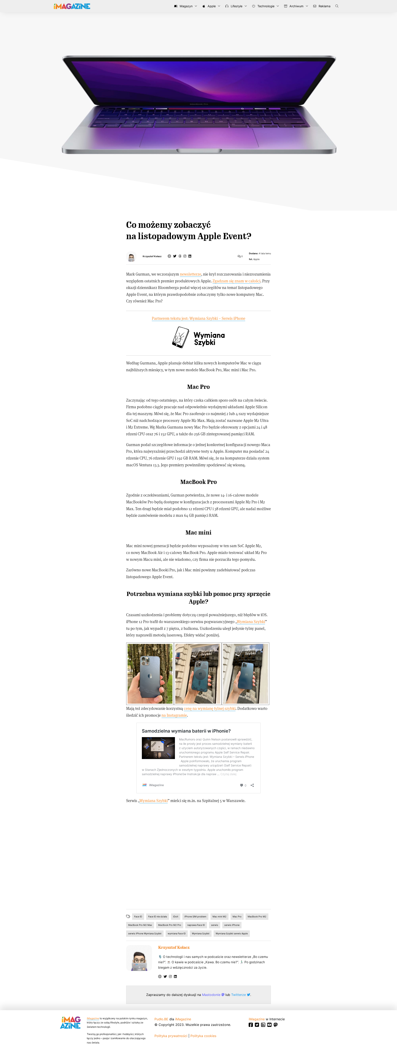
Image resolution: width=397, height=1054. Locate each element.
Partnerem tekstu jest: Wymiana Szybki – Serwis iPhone (198, 318)
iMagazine (93, 1018)
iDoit (175, 916)
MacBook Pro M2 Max (140, 925)
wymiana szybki (180, 594)
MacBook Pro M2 (257, 916)
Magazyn (186, 6)
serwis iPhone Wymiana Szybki (144, 933)
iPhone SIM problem (195, 916)
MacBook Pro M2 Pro (169, 925)
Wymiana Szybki (251, 621)
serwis (214, 925)
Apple (211, 6)
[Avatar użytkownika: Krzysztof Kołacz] (139, 958)
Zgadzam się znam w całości (236, 280)
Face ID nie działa (157, 916)
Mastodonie (211, 995)
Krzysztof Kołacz (152, 256)
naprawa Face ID (196, 925)
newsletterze (190, 274)
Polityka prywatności (170, 1036)
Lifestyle (236, 6)
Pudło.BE (161, 1019)
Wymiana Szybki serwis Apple (232, 933)
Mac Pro (237, 916)
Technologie (265, 6)
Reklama (324, 6)
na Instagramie (174, 715)
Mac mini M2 (219, 916)
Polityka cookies (203, 1036)
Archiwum (296, 6)
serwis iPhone (231, 925)
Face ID (138, 916)
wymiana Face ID (177, 933)
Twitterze (239, 995)
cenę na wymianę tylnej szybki (210, 708)
